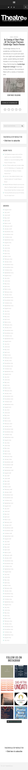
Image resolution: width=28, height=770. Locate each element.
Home (11, 37)
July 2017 (6, 508)
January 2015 (7, 591)
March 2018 (7, 486)
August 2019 (7, 440)
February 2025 (8, 259)
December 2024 (8, 264)
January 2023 (8, 327)
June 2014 (7, 610)
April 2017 (7, 517)
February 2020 (8, 423)
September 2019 (8, 437)
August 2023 (7, 308)
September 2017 (8, 503)
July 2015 (6, 574)
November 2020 (8, 399)
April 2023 (7, 319)
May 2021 (6, 382)
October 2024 (8, 270)
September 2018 (8, 470)
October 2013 (8, 632)
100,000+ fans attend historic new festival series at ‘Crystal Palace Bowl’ (13, 179)
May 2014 (6, 613)
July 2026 (7, 212)
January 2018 (8, 492)
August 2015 (7, 571)
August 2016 (7, 539)
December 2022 (8, 330)
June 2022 (7, 347)
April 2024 (7, 286)
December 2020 (8, 396)
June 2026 (7, 215)
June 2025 (7, 248)
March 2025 (7, 256)
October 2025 (8, 237)
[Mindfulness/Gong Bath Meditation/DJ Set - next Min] (7, 671)
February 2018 (8, 489)
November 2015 (8, 563)
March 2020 (7, 421)
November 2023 (8, 300)
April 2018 (7, 484)
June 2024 (7, 281)
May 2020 (7, 415)
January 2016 (8, 558)
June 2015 (7, 577)
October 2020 (8, 401)
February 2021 (8, 390)
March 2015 (7, 585)
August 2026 (7, 209)
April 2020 (7, 418)
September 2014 (8, 602)
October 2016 (8, 533)
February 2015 (8, 588)
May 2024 (7, 283)
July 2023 (6, 311)
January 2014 (8, 624)
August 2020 (7, 407)
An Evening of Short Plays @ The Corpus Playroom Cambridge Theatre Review (14, 42)
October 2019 (8, 434)
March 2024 (7, 289)
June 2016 (7, 544)
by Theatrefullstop (13, 102)
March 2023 (7, 322)
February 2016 (8, 555)
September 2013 (8, 635)
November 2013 (8, 629)
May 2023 (6, 316)
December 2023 (8, 297)
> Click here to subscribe (11, 140)
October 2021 (8, 368)
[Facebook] (11, 7)
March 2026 (7, 223)
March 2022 (7, 355)
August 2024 (7, 275)
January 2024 (8, 294)
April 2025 (7, 253)
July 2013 (6, 640)
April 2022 (7, 352)
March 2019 (7, 454)
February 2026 (8, 226)
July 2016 (6, 541)
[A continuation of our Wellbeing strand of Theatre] (21, 671)
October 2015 (8, 566)
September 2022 (8, 338)
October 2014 (8, 599)
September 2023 (8, 305)
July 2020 (6, 410)
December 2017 (8, 495)
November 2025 (8, 234)
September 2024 (8, 272)
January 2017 (7, 525)
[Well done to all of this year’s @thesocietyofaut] (21, 712)
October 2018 (8, 467)
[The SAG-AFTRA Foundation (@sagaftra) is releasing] (21, 685)
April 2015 (7, 582)
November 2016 (8, 530)
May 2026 (7, 218)
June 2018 (7, 478)
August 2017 (7, 506)
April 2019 (7, 451)
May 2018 (6, 481)
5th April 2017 (5, 102)
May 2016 (6, 547)
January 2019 (8, 459)
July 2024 (6, 278)
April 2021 (7, 385)
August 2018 (7, 473)
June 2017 (7, 511)
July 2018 (6, 475)
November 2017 (8, 497)
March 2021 (7, 388)
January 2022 (8, 360)
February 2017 (8, 522)
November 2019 (8, 432)
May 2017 (6, 514)
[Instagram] (14, 7)
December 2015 (8, 561)
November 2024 (8, 267)
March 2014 (7, 618)
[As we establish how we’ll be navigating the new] (7, 685)
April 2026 (7, 220)
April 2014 (7, 615)
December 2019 (8, 429)
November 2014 (8, 596)
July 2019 (6, 443)
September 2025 (8, 240)
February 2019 (8, 456)
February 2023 (8, 325)
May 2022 (6, 349)
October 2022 (8, 336)
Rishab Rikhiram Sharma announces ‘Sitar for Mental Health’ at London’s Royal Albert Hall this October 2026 (14, 187)
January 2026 (8, 229)
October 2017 (8, 500)
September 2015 (8, 569)
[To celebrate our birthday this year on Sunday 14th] (7, 712)
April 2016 (7, 549)
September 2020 (8, 404)
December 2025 (8, 231)
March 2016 (7, 552)
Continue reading (14, 95)
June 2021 (7, 379)
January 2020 (8, 426)
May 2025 (6, 251)
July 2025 (6, 245)
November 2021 (8, 366)
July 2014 (6, 607)
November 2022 (8, 333)
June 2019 (7, 445)
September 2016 (8, 536)
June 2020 (7, 412)
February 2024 (8, 292)
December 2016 (8, 528)
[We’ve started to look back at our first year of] (7, 699)
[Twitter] (8, 7)
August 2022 (7, 341)
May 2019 (6, 448)
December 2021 (8, 363)
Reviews (16, 37)
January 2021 (7, 393)
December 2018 (8, 462)
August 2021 (7, 374)
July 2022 (6, 344)
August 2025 (7, 242)
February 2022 (8, 358)
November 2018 (8, 464)
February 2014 (8, 621)
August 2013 (7, 637)
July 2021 (6, 377)
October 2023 (8, 303)
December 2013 (8, 626)
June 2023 (7, 314)
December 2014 (8, 593)
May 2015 (6, 580)
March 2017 (7, 519)
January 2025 (8, 261)
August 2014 (7, 604)
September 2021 (8, 371)
